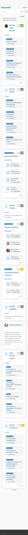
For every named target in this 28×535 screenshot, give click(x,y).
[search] (11, 11)
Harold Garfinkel (13, 307)
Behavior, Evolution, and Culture (13, 140)
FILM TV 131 (9, 448)
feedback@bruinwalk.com (11, 342)
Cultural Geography (12, 396)
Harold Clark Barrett (12, 28)
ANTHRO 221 (10, 137)
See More (21, 82)
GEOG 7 (8, 366)
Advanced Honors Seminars (11, 274)
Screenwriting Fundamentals (10, 439)
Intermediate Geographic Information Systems (13, 384)
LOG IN (25, 8)
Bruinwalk (6, 7)
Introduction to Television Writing (12, 451)
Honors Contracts (11, 156)
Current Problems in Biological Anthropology (13, 76)
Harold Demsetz (15, 325)
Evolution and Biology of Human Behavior (14, 64)
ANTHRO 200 (10, 123)
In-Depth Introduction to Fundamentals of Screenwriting (14, 464)
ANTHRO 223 (10, 100)
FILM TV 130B (10, 459)
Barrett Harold (12, 90)
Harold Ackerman (13, 426)
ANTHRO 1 (9, 39)
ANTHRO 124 (10, 60)
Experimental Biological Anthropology (13, 103)
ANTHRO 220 (10, 72)
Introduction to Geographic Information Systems (13, 371)
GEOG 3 (8, 394)
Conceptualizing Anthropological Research (11, 128)
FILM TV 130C (10, 473)
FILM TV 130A (10, 436)
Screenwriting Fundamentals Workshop (10, 477)
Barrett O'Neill (12, 207)
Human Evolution (11, 41)
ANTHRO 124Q (10, 49)
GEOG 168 (9, 380)
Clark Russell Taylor (12, 356)
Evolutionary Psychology (10, 52)
